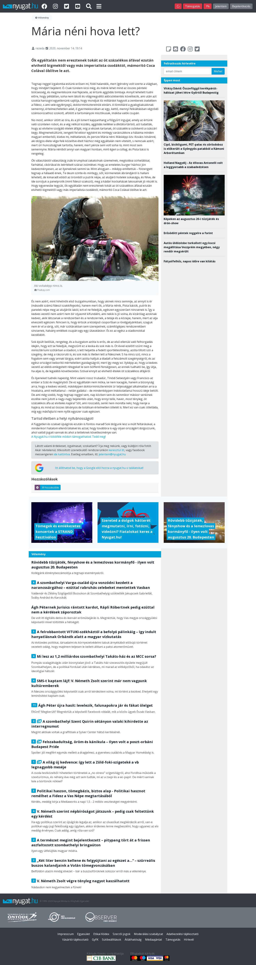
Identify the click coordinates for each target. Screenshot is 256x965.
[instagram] (56, 6)
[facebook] (45, 6)
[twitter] (67, 6)
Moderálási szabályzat (148, 934)
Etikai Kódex (101, 934)
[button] (98, 6)
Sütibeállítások (111, 939)
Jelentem (221, 6)
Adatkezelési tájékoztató (182, 934)
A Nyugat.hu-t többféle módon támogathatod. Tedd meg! (68, 437)
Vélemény (43, 17)
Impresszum (65, 934)
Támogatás (192, 6)
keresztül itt (116, 450)
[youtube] (78, 6)
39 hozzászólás (50, 487)
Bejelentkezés (241, 6)
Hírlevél (189, 939)
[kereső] (89, 6)
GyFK (95, 939)
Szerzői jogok (121, 934)
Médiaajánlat (153, 939)
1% (208, 6)
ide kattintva (62, 454)
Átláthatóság (133, 939)
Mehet (218, 71)
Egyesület (83, 934)
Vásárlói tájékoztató (75, 939)
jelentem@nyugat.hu (112, 454)
